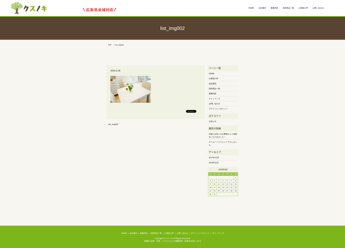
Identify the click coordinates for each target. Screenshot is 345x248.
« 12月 (211, 169)
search (330, 8)
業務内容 (274, 8)
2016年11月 (214, 163)
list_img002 (113, 124)
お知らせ (212, 121)
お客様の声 (303, 8)
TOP (109, 45)
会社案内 (262, 8)
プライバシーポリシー (218, 109)
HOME (251, 8)
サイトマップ (214, 99)
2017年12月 (214, 157)
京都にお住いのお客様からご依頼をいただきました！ (223, 135)
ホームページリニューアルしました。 (223, 143)
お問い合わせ (318, 8)
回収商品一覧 (288, 8)
